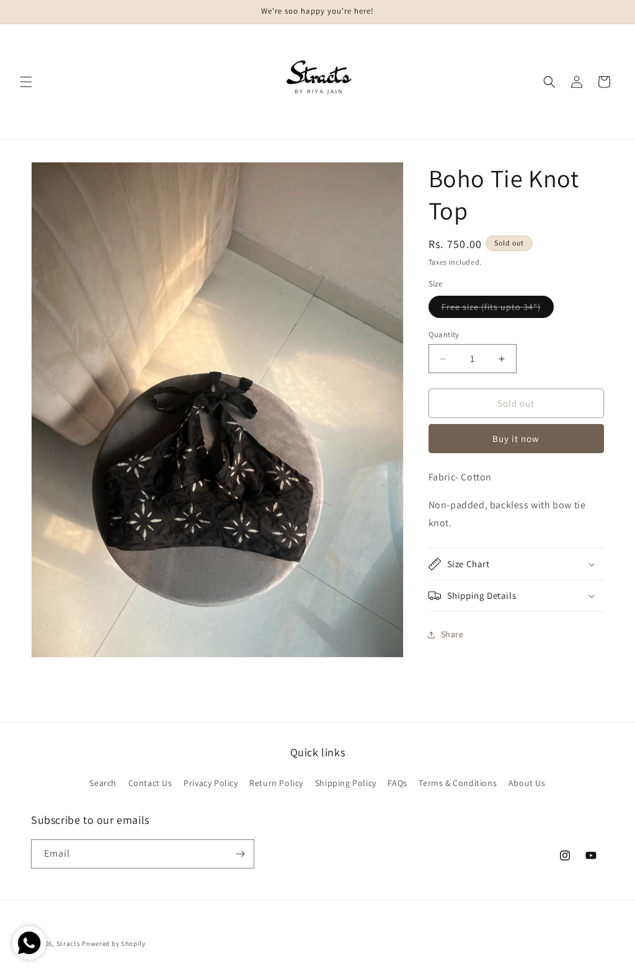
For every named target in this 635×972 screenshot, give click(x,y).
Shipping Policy (345, 783)
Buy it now (516, 438)
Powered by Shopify (114, 943)
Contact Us (150, 783)
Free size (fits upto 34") (498, 309)
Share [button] (452, 634)
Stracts (68, 943)
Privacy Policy (211, 783)
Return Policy (276, 783)
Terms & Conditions (458, 783)
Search (103, 783)
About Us (527, 783)
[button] (26, 81)
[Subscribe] (240, 853)
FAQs (397, 783)
